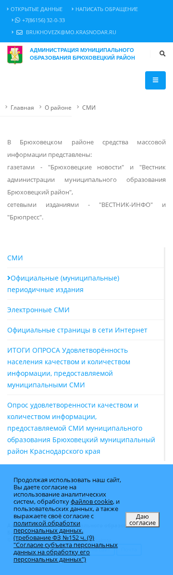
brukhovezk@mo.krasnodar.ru (70, 32)
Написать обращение (106, 9)
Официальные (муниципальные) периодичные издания (63, 283)
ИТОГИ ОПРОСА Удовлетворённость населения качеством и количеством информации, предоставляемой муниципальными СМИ (68, 367)
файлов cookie (92, 501)
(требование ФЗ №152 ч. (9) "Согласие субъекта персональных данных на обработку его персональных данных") (65, 548)
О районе (58, 107)
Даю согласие (142, 519)
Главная (22, 107)
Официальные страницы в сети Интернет (77, 329)
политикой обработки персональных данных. (48, 527)
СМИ (89, 107)
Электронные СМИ (38, 309)
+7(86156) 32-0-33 (43, 20)
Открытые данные (36, 9)
